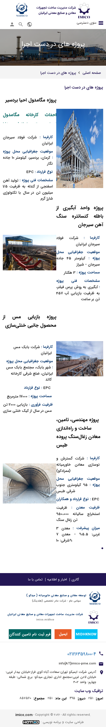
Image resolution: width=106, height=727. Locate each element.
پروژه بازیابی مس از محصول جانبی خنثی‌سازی (29, 321)
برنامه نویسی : (51, 722)
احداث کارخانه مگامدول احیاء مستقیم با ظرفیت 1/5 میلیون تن (29, 117)
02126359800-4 (81, 654)
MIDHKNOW (86, 634)
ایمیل (63, 634)
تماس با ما (35, 579)
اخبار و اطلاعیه (57, 579)
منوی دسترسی (86, 22)
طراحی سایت (74, 722)
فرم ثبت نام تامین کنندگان (30, 634)
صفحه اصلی (92, 73)
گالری (75, 579)
